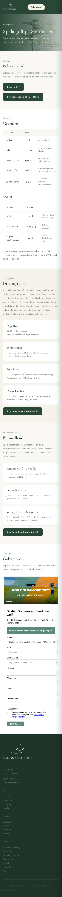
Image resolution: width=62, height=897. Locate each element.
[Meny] (56, 7)
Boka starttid (36, 7)
